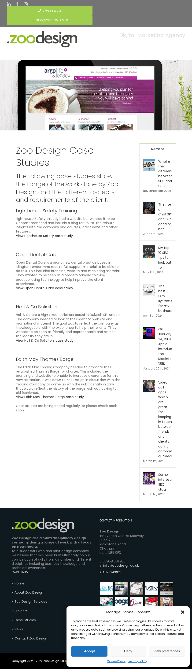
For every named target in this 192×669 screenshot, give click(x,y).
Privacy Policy (137, 661)
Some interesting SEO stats (165, 482)
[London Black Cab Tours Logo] (136, 603)
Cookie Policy (116, 661)
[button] (182, 612)
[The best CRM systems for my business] (149, 286)
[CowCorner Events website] (166, 588)
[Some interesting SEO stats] (149, 474)
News (19, 629)
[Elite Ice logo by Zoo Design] (107, 588)
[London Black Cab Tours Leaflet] (166, 603)
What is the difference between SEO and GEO (165, 173)
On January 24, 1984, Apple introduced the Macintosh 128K (165, 346)
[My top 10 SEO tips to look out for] (149, 247)
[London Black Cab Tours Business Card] (151, 603)
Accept (89, 651)
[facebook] (17, 4)
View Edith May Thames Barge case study (50, 397)
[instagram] (26, 4)
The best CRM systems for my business (165, 298)
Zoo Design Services (31, 601)
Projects (21, 611)
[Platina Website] (121, 588)
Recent (157, 149)
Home (19, 583)
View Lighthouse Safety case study (44, 235)
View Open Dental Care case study (44, 288)
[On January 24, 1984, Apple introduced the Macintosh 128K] (149, 329)
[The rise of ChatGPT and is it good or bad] (149, 204)
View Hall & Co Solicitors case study (45, 340)
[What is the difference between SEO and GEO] (149, 161)
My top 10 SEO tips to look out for (164, 257)
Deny (128, 651)
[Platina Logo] (151, 588)
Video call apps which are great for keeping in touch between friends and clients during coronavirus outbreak (165, 419)
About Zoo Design (29, 592)
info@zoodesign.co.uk (121, 565)
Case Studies (25, 620)
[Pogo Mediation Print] (107, 603)
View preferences (166, 651)
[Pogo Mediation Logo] (121, 603)
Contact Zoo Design (31, 638)
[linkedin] (9, 4)
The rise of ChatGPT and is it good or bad (165, 216)
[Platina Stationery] (136, 588)
